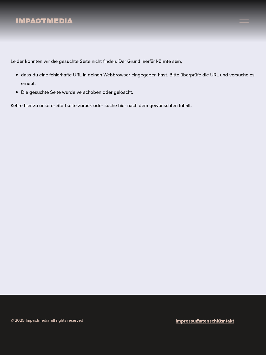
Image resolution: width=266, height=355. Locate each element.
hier (28, 105)
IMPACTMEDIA (44, 21)
